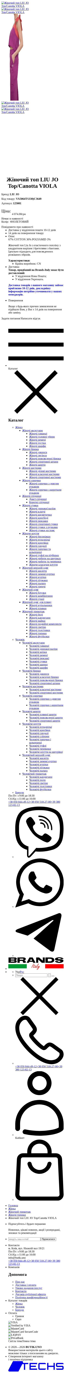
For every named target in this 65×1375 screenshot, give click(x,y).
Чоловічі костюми (32, 686)
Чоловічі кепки (38, 652)
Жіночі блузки (37, 592)
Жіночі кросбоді (38, 517)
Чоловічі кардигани (40, 776)
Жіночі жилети (38, 570)
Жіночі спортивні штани (43, 461)
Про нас (20, 1281)
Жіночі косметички (40, 514)
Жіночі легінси (38, 455)
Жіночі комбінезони (41, 595)
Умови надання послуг (28, 1288)
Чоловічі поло (37, 780)
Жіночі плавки (37, 608)
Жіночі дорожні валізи (42, 508)
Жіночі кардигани (39, 617)
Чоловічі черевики (40, 748)
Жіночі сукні (36, 599)
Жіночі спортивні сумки (43, 524)
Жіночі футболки (39, 636)
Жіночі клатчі (37, 511)
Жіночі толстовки (39, 630)
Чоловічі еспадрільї (40, 726)
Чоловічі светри (38, 783)
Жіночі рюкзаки (38, 520)
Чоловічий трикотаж (34, 773)
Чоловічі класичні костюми (45, 689)
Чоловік (20, 639)
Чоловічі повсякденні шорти (46, 717)
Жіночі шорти (37, 464)
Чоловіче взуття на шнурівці (46, 751)
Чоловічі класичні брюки (44, 677)
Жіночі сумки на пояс (42, 530)
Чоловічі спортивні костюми (46, 692)
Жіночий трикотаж (33, 611)
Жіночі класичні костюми (44, 474)
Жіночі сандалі (38, 545)
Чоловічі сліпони (39, 736)
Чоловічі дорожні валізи (43, 648)
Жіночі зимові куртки (42, 574)
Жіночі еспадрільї (39, 539)
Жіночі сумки (30, 505)
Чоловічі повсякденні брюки (46, 680)
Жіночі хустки (37, 442)
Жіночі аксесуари (32, 430)
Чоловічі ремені (38, 655)
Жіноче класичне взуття (43, 564)
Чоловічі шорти (31, 711)
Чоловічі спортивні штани (44, 683)
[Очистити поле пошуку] (52, 976)
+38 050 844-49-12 (19, 801)
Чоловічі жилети (39, 758)
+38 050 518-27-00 (40, 801)
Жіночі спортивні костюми (45, 477)
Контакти (21, 1291)
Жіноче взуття (30, 533)
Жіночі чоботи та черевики (45, 561)
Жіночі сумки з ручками (43, 527)
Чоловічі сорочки (32, 695)
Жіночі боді (36, 614)
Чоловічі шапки (38, 664)
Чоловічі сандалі (39, 733)
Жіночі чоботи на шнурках (45, 558)
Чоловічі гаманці (39, 645)
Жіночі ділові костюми (42, 471)
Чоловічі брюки (31, 670)
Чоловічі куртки (38, 764)
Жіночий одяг (30, 589)
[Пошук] (49, 975)
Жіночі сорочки (31, 480)
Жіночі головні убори (42, 436)
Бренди (19, 792)
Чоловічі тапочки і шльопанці (40, 741)
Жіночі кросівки (38, 542)
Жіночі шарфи (37, 446)
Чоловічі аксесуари (33, 642)
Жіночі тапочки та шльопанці (40, 551)
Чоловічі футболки (40, 789)
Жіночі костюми (31, 467)
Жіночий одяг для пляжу (36, 602)
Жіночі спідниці (31, 496)
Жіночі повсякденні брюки (45, 458)
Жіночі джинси (38, 452)
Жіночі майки (37, 620)
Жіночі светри (37, 627)
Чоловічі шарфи (38, 667)
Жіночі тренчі (37, 586)
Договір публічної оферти (30, 1294)
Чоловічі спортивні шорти (44, 720)
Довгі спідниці (38, 499)
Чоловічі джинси (39, 673)
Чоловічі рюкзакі (39, 658)
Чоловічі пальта (38, 770)
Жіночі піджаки (38, 580)
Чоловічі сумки (38, 661)
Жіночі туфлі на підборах (44, 555)
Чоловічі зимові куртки (43, 761)
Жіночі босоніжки (39, 536)
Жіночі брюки (30, 449)
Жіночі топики (38, 633)
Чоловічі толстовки (40, 786)
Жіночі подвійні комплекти (45, 623)
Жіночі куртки (37, 577)
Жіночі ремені (37, 439)
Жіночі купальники (40, 605)
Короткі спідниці (39, 502)
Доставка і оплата (25, 1284)
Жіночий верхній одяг (35, 567)
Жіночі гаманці (38, 433)
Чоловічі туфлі (37, 745)
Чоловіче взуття (31, 723)
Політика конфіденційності (31, 1297)
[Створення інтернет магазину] (36, 1370)
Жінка (19, 427)
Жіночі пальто (37, 583)
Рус (22, 971)
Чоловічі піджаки (39, 767)
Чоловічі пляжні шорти (43, 714)
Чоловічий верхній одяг (36, 755)
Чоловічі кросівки (39, 730)
